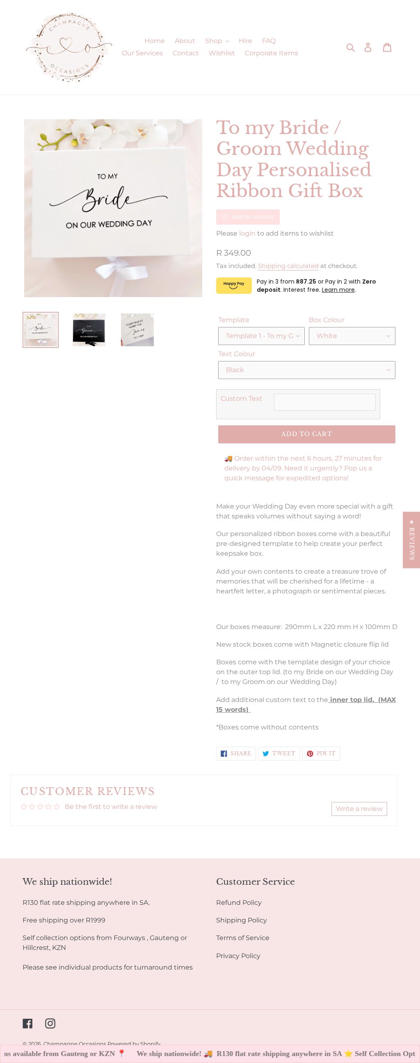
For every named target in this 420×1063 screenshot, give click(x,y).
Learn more (338, 290)
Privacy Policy (238, 956)
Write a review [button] (359, 809)
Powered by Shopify (133, 1043)
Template (233, 320)
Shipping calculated (288, 266)
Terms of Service (242, 938)
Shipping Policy (241, 920)
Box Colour (327, 320)
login (247, 233)
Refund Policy (239, 902)
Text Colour (236, 354)
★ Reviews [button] (411, 540)
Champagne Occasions (74, 1043)
